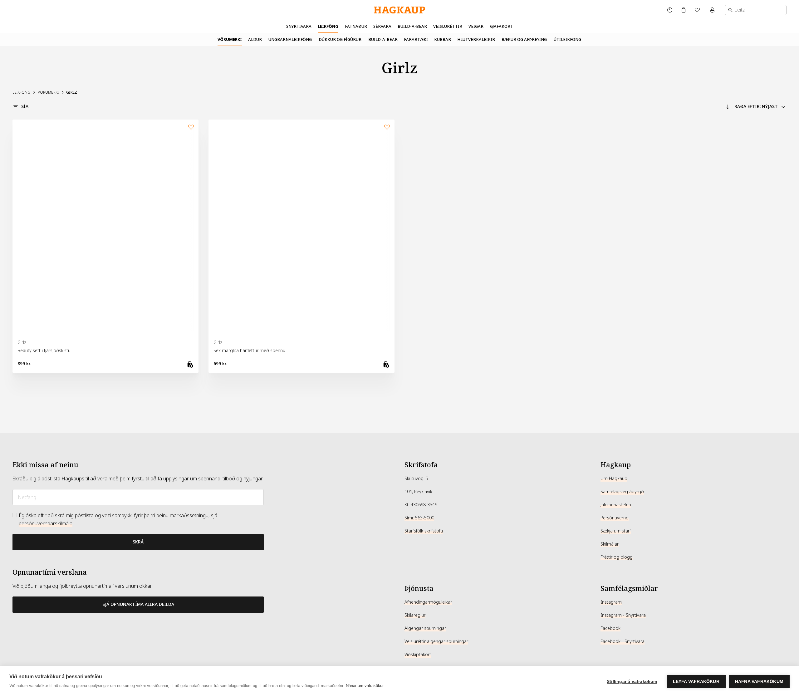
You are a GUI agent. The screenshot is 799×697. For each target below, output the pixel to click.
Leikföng (328, 26)
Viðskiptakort (417, 654)
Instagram (611, 602)
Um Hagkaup (613, 478)
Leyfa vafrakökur (696, 681)
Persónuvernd (614, 518)
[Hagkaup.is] (399, 10)
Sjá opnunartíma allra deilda (138, 604)
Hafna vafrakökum (759, 681)
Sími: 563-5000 (419, 518)
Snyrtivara (298, 26)
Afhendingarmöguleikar (428, 602)
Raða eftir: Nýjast (756, 106)
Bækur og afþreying (524, 39)
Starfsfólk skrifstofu (423, 531)
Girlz (71, 92)
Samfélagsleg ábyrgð (622, 491)
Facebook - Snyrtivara (622, 641)
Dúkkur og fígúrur (340, 39)
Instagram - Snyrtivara (623, 615)
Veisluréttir (447, 26)
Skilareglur (414, 615)
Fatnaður (356, 26)
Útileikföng (567, 39)
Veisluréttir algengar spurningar (436, 641)
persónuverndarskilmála (45, 523)
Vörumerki (230, 39)
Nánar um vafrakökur (365, 685)
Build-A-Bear (412, 26)
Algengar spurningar (425, 628)
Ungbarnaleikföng (290, 39)
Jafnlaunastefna (615, 505)
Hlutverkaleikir (476, 39)
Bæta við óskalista (191, 127)
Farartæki (416, 39)
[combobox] (756, 10)
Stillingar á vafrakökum (632, 681)
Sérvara (382, 26)
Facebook (610, 628)
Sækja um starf (615, 531)
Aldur (255, 39)
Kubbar (442, 39)
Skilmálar (609, 544)
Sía (24, 106)
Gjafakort (501, 26)
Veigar (475, 26)
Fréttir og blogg (616, 557)
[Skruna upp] (399, 433)
